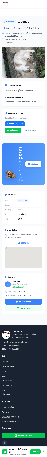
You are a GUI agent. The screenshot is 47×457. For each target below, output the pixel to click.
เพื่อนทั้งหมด (7, 385)
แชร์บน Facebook (16, 124)
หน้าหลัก (5, 12)
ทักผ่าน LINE (25, 308)
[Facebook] (4, 442)
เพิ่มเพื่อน (35, 451)
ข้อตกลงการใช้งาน (9, 421)
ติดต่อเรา (5, 412)
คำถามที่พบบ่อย (8, 407)
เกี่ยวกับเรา (6, 394)
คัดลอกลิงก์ (32, 130)
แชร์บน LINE (14, 130)
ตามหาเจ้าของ (14, 12)
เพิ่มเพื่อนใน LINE (25, 435)
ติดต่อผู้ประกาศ (25, 301)
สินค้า (4, 376)
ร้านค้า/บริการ (7, 380)
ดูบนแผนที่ (25, 243)
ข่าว (3, 390)
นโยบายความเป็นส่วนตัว (11, 417)
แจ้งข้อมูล (34, 164)
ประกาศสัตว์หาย (8, 366)
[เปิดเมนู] (42, 4)
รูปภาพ (4, 371)
